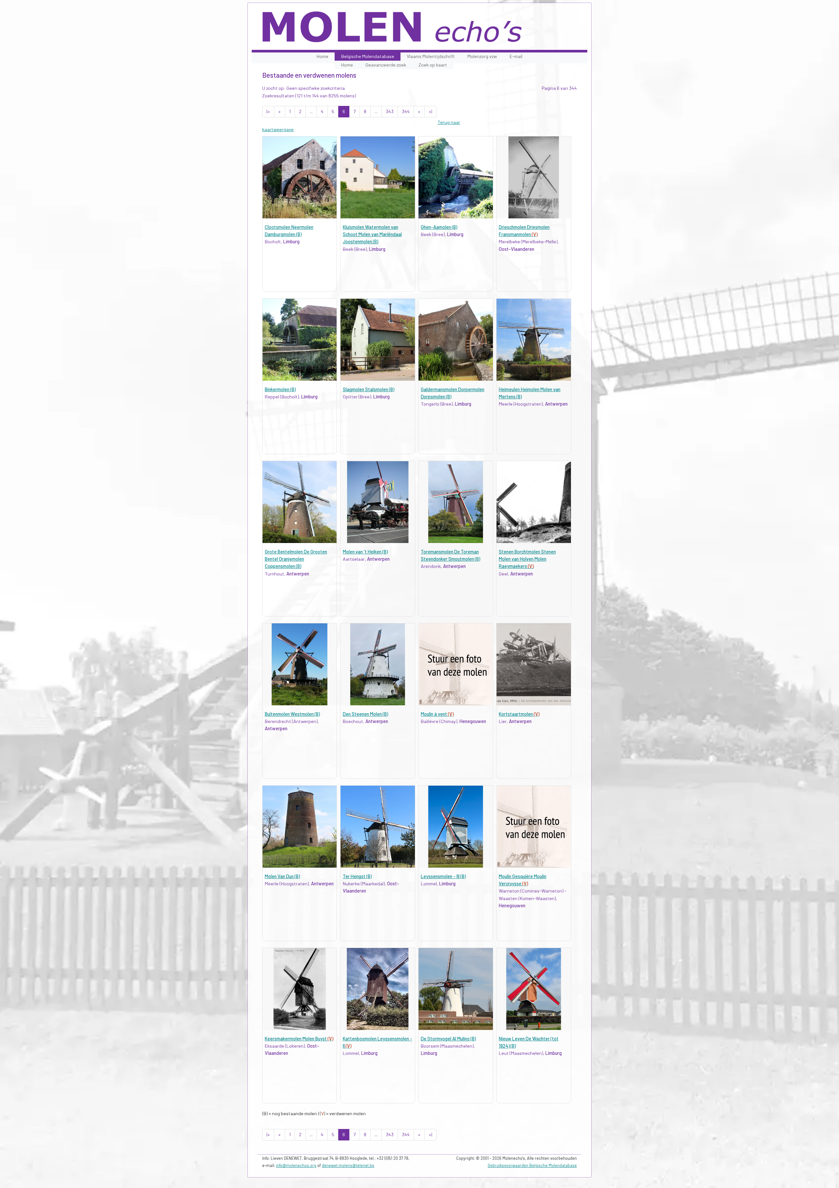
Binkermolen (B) (280, 389)
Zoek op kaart (433, 65)
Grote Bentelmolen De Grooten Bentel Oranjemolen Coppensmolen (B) (296, 559)
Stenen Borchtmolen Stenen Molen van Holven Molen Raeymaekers (527, 559)
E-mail (516, 56)
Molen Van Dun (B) (282, 876)
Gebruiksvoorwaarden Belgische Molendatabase (532, 1165)
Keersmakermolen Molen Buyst (299, 1038)
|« (268, 111)
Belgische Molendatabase (367, 56)
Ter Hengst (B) (357, 876)
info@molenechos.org (296, 1165)
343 (390, 111)
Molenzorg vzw (482, 56)
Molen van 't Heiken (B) (365, 551)
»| (430, 111)
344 (406, 111)
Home (322, 56)
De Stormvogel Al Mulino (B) (448, 1038)
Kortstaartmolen (519, 714)
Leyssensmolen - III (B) (443, 876)
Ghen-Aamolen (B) (439, 227)
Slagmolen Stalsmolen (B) (368, 389)
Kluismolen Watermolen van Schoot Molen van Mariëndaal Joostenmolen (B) (372, 234)
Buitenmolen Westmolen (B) (292, 714)
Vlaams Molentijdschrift (431, 56)
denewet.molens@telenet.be (348, 1165)
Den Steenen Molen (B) (365, 714)
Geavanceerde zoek (385, 65)
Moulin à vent (437, 714)
